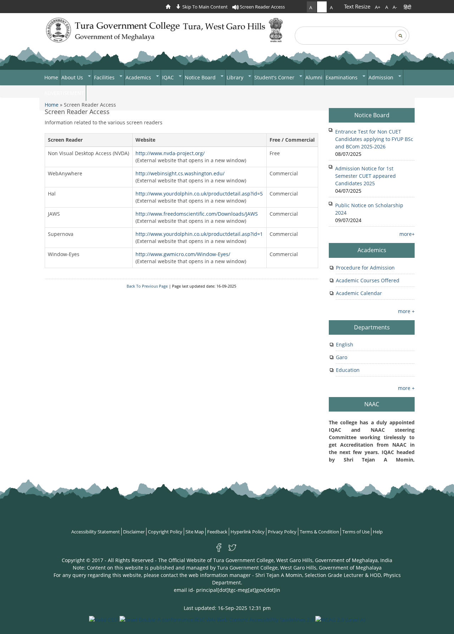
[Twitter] (232, 547)
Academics (139, 77)
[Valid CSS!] (103, 619)
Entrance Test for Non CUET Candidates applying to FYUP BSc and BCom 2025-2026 (374, 139)
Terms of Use (356, 531)
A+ (377, 7)
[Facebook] (220, 547)
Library (236, 77)
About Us (72, 77)
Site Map (195, 531)
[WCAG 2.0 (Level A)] (340, 619)
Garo (341, 357)
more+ (407, 234)
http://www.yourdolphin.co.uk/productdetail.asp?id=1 (199, 234)
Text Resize (357, 6)
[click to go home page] (170, 7)
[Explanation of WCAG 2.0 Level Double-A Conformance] (217, 619)
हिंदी (407, 7)
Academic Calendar (359, 293)
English (344, 344)
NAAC (371, 404)
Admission (382, 77)
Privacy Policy (282, 531)
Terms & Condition (319, 531)
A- (395, 7)
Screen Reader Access (262, 7)
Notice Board (201, 77)
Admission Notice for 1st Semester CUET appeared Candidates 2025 (365, 176)
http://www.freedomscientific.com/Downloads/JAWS (196, 213)
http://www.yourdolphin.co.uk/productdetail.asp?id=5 (199, 193)
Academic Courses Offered (367, 280)
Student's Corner (275, 77)
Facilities (105, 77)
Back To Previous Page (147, 286)
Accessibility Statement (95, 531)
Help (378, 531)
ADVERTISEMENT (64, 93)
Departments (372, 327)
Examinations (342, 77)
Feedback (217, 531)
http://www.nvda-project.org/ (170, 153)
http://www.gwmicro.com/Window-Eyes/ (182, 254)
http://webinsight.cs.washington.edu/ (180, 173)
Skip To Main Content (204, 7)
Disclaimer (134, 531)
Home (51, 77)
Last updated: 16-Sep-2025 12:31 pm (227, 608)
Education (348, 370)
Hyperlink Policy (248, 531)
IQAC (168, 77)
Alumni (313, 77)
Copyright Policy (165, 531)
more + (406, 311)
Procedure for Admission (365, 267)
